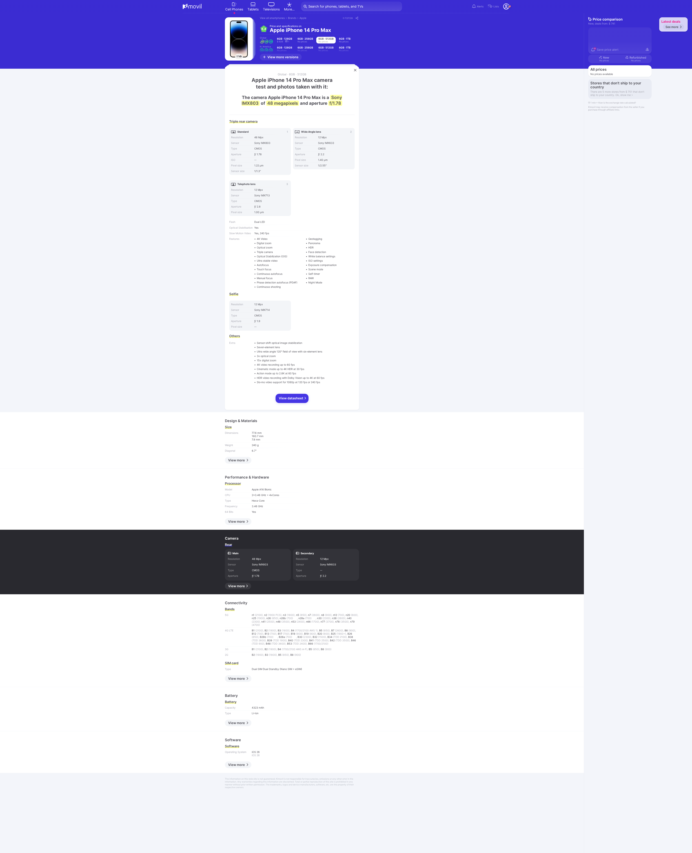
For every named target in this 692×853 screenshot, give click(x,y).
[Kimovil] (192, 6)
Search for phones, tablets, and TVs (335, 6)
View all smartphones (272, 17)
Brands (292, 17)
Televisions (271, 9)
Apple (303, 17)
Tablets (253, 9)
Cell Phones (234, 9)
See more (672, 27)
